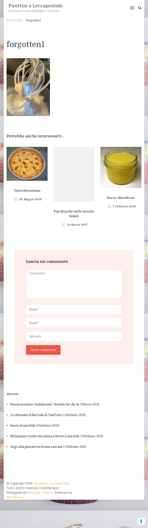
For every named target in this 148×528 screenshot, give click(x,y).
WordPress (15, 497)
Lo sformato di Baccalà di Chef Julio (36, 415)
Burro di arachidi (22, 425)
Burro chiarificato (121, 198)
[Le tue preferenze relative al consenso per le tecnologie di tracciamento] (141, 521)
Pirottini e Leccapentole (35, 5)
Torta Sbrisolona (27, 191)
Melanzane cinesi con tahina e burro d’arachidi (44, 436)
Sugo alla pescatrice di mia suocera (36, 447)
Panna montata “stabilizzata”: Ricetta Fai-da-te (44, 404)
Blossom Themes (40, 492)
